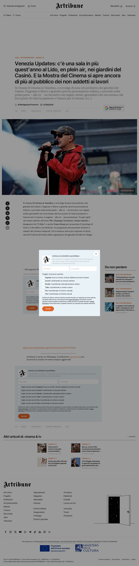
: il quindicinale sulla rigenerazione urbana (62, 284)
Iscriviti (48, 309)
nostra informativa (73, 299)
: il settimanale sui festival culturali (58, 294)
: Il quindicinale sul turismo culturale (59, 291)
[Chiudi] (96, 254)
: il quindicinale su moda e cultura (58, 287)
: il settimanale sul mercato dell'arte (60, 281)
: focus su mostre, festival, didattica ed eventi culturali (67, 278)
